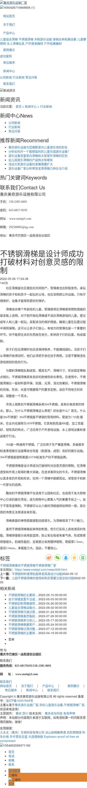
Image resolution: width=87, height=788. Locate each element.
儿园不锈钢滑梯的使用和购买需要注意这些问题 (43, 578)
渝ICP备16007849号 (19, 700)
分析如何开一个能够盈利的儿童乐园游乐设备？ (39, 151)
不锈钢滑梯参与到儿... (23, 620)
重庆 (19, 713)
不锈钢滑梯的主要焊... (23, 595)
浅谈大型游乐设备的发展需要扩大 (30, 164)
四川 (25, 713)
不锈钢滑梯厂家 (45, 565)
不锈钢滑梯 (26, 39)
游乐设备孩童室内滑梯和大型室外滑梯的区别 (38, 155)
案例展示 (9, 50)
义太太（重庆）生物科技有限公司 (22, 732)
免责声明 (69, 713)
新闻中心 (9, 71)
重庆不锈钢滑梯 (25, 565)
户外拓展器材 (53, 43)
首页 (19, 106)
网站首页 (9, 16)
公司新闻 (6, 77)
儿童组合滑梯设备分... (23, 607)
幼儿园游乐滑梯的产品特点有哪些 (30, 160)
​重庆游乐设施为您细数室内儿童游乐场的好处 (38, 147)
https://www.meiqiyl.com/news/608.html (41, 569)
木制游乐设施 (43, 39)
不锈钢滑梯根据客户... (23, 624)
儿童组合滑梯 (9, 39)
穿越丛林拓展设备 (64, 39)
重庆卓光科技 (54, 713)
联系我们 (9, 83)
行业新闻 (18, 77)
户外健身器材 (34, 43)
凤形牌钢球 (74, 732)
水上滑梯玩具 (15, 43)
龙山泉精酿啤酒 (55, 732)
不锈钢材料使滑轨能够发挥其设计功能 (37, 574)
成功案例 (6, 56)
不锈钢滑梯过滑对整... (23, 629)
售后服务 (9, 62)
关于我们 (9, 24)
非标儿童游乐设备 (51, 705)
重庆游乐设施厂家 (26, 705)
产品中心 (9, 33)
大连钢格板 (35, 736)
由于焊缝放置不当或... (23, 599)
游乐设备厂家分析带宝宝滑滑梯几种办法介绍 (38, 168)
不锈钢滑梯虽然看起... (23, 616)
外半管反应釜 (18, 736)
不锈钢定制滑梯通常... (23, 603)
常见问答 (31, 77)
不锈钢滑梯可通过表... (23, 612)
